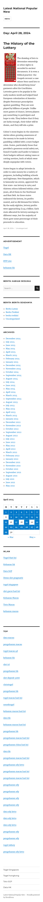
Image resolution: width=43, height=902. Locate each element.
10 (16, 517)
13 (32, 517)
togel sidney (9, 845)
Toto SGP (7, 881)
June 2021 (10, 482)
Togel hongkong (11, 876)
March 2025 (11, 355)
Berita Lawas (12, 309)
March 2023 (11, 415)
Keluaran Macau (11, 598)
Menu (7, 19)
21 (37, 522)
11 (21, 517)
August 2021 (11, 475)
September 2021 (13, 472)
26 (26, 527)
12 (27, 517)
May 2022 (10, 445)
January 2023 (12, 419)
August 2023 (12, 402)
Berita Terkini (12, 312)
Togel (6, 247)
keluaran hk (9, 268)
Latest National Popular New (14, 895)
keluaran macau (10, 611)
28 (37, 527)
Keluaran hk (9, 564)
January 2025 (12, 362)
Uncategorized (21, 228)
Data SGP (7, 571)
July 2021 (10, 479)
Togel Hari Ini (9, 558)
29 (6, 532)
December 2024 (13, 365)
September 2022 (13, 432)
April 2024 (11, 392)
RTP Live (7, 261)
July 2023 (10, 405)
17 (16, 522)
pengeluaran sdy (11, 785)
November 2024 (13, 368)
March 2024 (11, 395)
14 (37, 517)
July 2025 (10, 342)
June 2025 (10, 345)
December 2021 (13, 462)
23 (11, 527)
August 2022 (12, 435)
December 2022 (13, 422)
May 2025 (10, 348)
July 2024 (10, 382)
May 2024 (10, 389)
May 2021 (10, 486)
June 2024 (10, 385)
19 (27, 522)
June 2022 (10, 442)
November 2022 (13, 425)
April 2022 (11, 449)
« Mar (10, 537)
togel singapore (10, 584)
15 (6, 522)
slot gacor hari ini (11, 591)
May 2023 (10, 409)
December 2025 (13, 338)
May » (32, 537)
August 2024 (12, 378)
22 (6, 527)
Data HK (7, 254)
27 (32, 527)
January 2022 (12, 459)
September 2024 (13, 375)
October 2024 (12, 372)
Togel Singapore (11, 870)
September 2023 (13, 399)
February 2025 (12, 358)
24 (16, 527)
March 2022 (11, 452)
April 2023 (10, 412)
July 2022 (10, 439)
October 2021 (12, 469)
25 (21, 527)
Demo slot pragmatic (13, 578)
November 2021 (13, 465)
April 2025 (11, 352)
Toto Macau (9, 604)
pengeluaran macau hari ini (16, 771)
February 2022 (12, 455)
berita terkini (12, 315)
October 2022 (12, 429)
